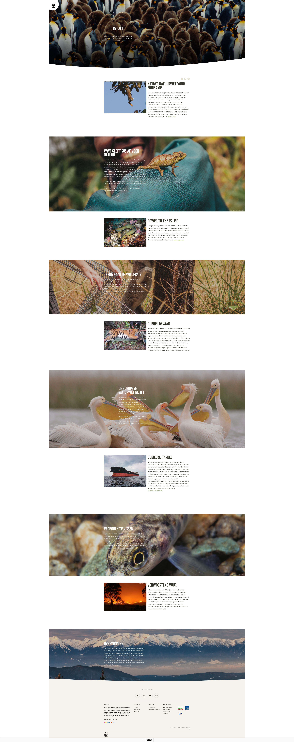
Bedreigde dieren (167, 707)
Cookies (188, 728)
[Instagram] (144, 695)
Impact (127, 12)
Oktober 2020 (137, 711)
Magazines (137, 704)
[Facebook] (137, 695)
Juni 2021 (136, 707)
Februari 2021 (137, 709)
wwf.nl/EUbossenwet (155, 491)
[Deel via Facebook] (182, 79)
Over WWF (151, 704)
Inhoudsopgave (149, 740)
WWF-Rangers (166, 709)
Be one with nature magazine (113, 5)
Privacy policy (152, 707)
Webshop (165, 713)
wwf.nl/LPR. (124, 191)
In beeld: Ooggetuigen (143, 740)
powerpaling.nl (179, 240)
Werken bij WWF (167, 711)
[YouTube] (156, 695)
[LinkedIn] (150, 695)
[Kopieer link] (188, 79)
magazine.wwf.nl (108, 12)
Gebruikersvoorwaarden (154, 709)
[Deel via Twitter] (185, 79)
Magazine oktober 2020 (119, 12)
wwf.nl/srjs (172, 116)
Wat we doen (167, 704)
